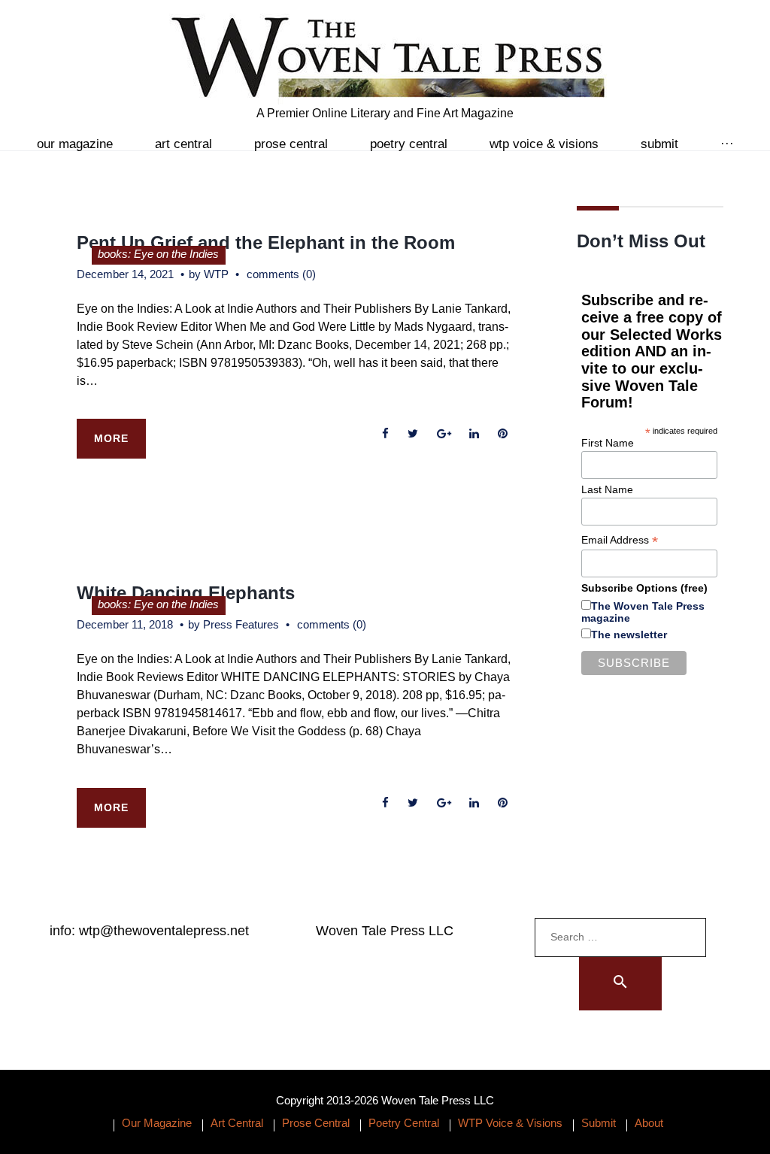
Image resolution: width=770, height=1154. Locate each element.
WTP (216, 274)
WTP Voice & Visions (544, 144)
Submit (659, 144)
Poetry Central (408, 144)
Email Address (619, 540)
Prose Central (291, 144)
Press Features (241, 624)
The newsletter (629, 634)
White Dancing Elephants (186, 593)
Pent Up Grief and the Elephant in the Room (266, 242)
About (649, 1122)
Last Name (607, 489)
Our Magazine (75, 144)
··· (727, 144)
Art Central (183, 144)
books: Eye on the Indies (158, 253)
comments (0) (281, 274)
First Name (607, 443)
